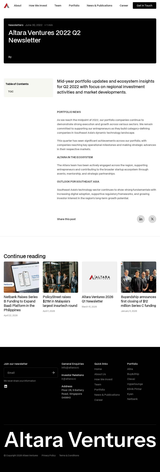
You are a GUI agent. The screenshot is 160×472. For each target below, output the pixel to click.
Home (98, 369)
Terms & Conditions (69, 455)
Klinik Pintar (134, 389)
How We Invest (38, 5)
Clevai (131, 379)
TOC (10, 91)
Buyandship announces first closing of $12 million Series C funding (138, 301)
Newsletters (15, 25)
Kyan (130, 394)
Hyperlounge (135, 384)
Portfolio (74, 5)
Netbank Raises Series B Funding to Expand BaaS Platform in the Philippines (21, 303)
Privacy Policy (49, 455)
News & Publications (99, 5)
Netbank (132, 399)
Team (58, 5)
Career (124, 5)
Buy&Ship (133, 374)
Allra (130, 369)
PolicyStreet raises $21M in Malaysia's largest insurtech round (60, 301)
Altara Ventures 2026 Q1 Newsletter (97, 299)
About (17, 5)
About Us (100, 374)
